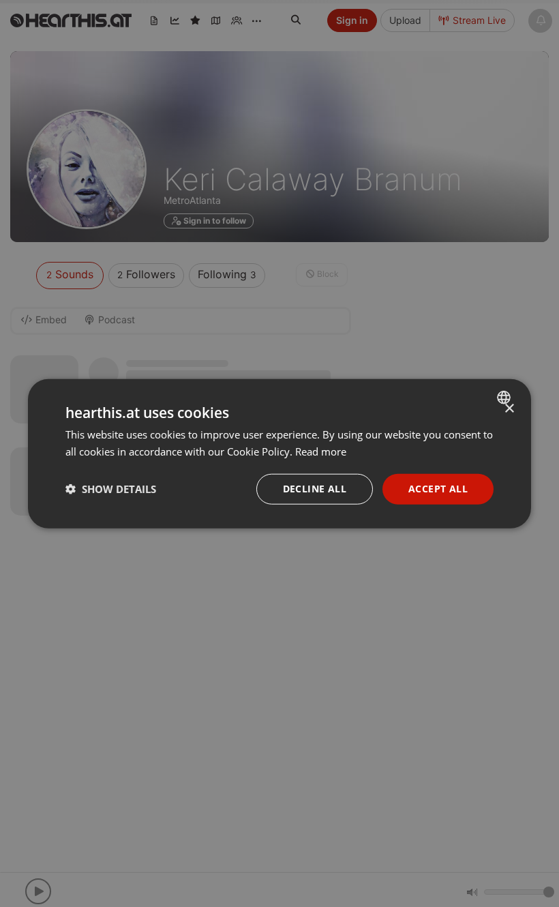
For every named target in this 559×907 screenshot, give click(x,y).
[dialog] (279, 454)
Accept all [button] (438, 488)
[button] (110, 488)
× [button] (509, 409)
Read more (320, 451)
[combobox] (505, 397)
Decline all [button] (314, 488)
